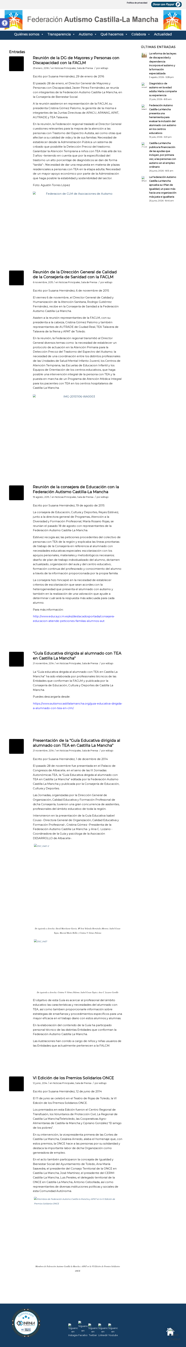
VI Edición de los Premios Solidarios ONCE (73, 1078)
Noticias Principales (65, 68)
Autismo (86, 34)
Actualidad (163, 34)
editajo (104, 68)
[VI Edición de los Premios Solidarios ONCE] (16, 1083)
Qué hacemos (112, 34)
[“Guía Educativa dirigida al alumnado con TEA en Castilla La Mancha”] (16, 659)
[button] (175, 1335)
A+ (167, 1335)
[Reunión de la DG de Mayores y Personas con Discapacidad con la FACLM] (16, 63)
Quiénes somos (26, 34)
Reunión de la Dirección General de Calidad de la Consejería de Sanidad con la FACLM (75, 274)
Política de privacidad (137, 2)
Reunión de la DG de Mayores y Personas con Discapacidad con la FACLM (76, 60)
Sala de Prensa (85, 68)
